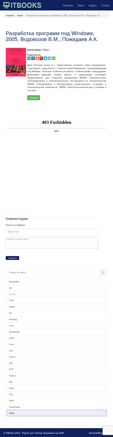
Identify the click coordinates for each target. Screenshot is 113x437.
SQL (11, 394)
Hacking (13, 319)
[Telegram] (49, 58)
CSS (11, 300)
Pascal (12, 356)
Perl (11, 363)
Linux (11, 344)
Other (11, 413)
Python (12, 375)
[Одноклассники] (37, 58)
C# (10, 287)
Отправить (12, 258)
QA (10, 381)
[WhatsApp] (53, 58)
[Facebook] (33, 58)
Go (10, 312)
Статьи (105, 5)
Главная (68, 5)
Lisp (11, 350)
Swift (11, 400)
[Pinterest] (41, 58)
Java (11, 325)
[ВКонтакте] (29, 58)
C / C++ (13, 294)
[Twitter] (45, 58)
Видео (93, 5)
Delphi (12, 306)
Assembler (14, 281)
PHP (11, 369)
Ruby (11, 387)
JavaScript (14, 331)
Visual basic (15, 406)
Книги (80, 5)
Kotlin (11, 337)
